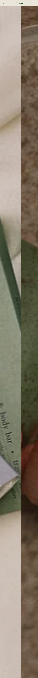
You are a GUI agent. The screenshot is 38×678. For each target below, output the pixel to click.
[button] (30, 3)
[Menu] (3, 3)
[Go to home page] (19, 3)
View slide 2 (19, 676)
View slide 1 (16, 676)
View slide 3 (22, 676)
